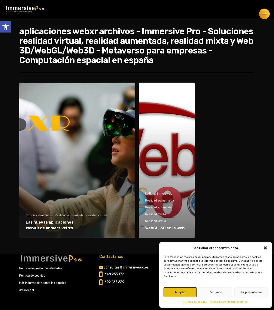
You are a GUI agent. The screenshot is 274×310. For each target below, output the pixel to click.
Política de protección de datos (228, 301)
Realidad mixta (155, 214)
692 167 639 (114, 282)
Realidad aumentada (69, 215)
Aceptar (180, 292)
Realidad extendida (158, 207)
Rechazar (215, 292)
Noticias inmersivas (39, 215)
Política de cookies (195, 301)
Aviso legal (26, 290)
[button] (5, 27)
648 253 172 (114, 274)
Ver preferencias (251, 292)
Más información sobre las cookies (42, 283)
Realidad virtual (96, 215)
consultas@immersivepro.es (126, 267)
